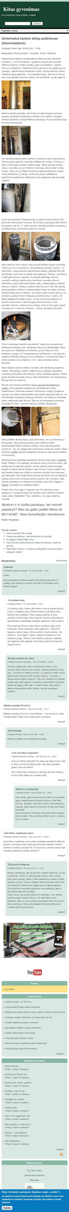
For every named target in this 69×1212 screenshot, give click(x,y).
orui (53, 459)
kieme (58, 481)
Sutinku (7, 1208)
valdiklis (14, 451)
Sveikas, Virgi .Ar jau (15, 1090)
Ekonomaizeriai (21, 53)
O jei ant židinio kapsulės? (25, 752)
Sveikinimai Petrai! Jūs (16, 1074)
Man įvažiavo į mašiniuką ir (18, 1124)
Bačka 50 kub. (12, 1065)
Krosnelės (34, 53)
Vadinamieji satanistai (34, 1175)
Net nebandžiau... (13, 1140)
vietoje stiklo (11, 1107)
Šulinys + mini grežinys (16, 1132)
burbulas (8, 566)
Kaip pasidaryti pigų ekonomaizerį (21, 1048)
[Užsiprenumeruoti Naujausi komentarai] (34, 1154)
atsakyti (61, 591)
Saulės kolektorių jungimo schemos (21, 1022)
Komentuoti (61, 560)
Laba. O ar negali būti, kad (17, 1115)
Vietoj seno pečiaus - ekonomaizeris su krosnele (29, 536)
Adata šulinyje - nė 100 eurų (18, 1001)
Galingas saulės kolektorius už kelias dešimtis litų (28, 1017)
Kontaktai (10, 989)
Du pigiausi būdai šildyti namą (20, 539)
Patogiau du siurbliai (14, 1099)
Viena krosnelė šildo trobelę (19, 533)
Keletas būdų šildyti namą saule (20, 1032)
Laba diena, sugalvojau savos (18, 832)
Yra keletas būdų (16, 600)
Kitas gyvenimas (21, 9)
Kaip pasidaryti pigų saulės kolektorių (22, 1006)
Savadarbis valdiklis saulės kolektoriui (23, 1027)
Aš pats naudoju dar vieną (21, 658)
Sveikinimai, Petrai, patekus (18, 1082)
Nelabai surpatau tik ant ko (17, 705)
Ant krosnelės (15, 730)
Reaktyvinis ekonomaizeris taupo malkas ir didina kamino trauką (35, 1011)
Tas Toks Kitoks (34, 1170)
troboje (5, 484)
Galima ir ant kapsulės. (27, 789)
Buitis (43, 53)
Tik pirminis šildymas (19, 864)
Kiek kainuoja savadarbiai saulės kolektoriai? (26, 1043)
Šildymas (51, 53)
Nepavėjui (34, 1179)
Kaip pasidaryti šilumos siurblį (19, 1038)
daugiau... (61, 1053)
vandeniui (61, 459)
